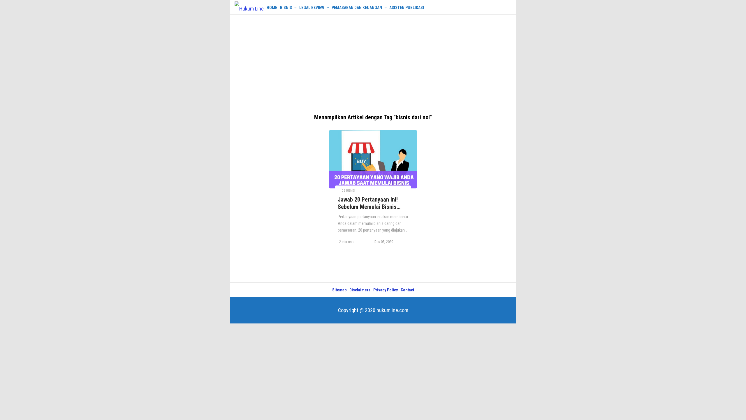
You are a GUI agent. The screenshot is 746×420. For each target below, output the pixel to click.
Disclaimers (359, 290)
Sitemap (339, 290)
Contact (407, 290)
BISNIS (286, 7)
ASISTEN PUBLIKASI (406, 7)
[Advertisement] (373, 61)
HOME (272, 7)
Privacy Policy (385, 290)
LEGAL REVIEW (311, 7)
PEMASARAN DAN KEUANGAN (357, 7)
